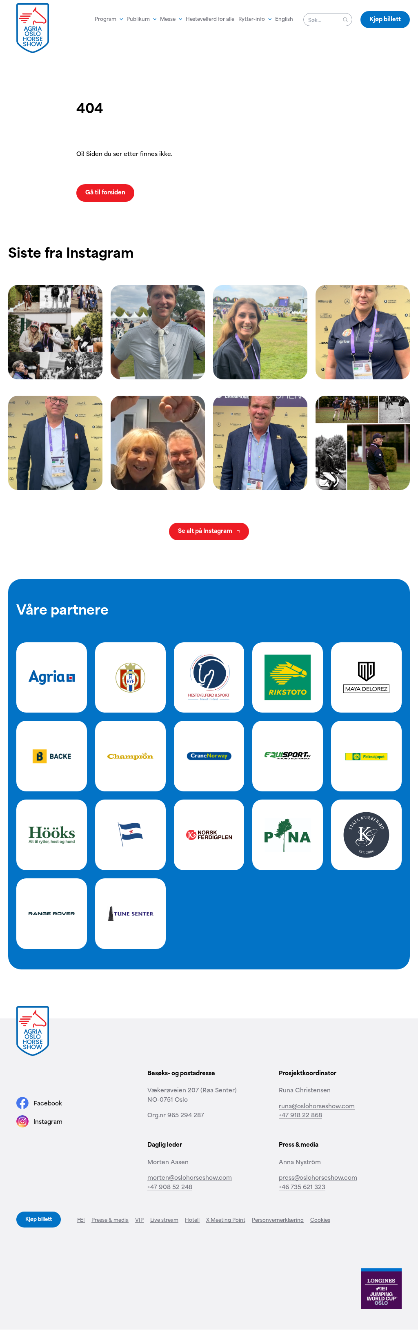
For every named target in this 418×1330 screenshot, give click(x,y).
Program (105, 18)
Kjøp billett (385, 18)
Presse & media (110, 1219)
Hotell (192, 1219)
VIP (139, 1219)
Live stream (164, 1219)
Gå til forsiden (105, 191)
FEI (81, 1219)
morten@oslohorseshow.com (189, 1177)
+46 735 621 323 (302, 1186)
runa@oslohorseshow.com (317, 1105)
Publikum (138, 18)
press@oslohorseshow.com (318, 1177)
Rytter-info (251, 18)
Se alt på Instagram (205, 530)
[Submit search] (345, 19)
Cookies (320, 1219)
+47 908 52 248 (169, 1186)
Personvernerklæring (278, 1219)
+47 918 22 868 (300, 1114)
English (284, 18)
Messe (168, 18)
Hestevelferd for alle (210, 18)
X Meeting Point (225, 1219)
